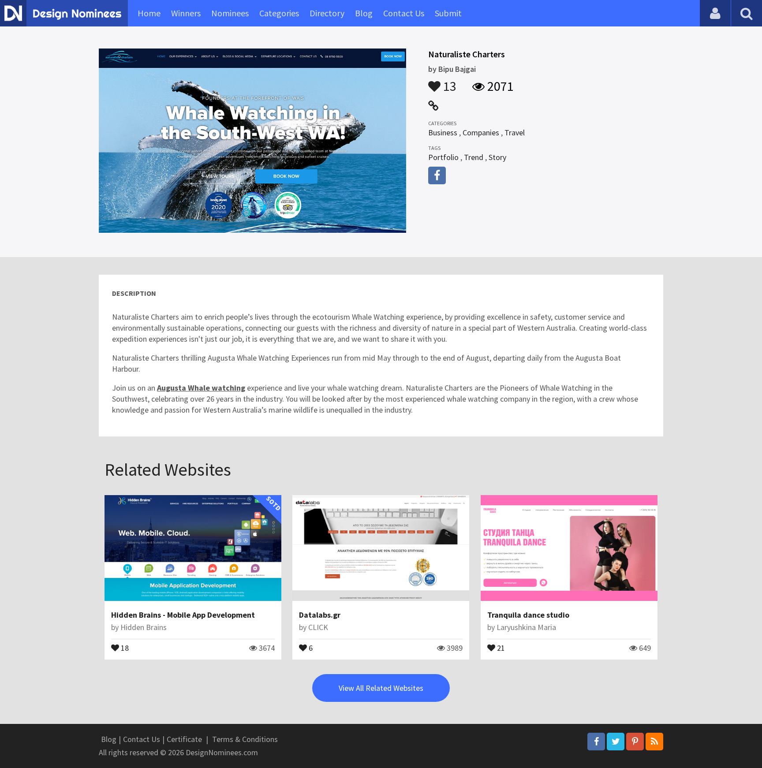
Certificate (184, 739)
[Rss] (654, 741)
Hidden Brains (143, 627)
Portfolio (443, 157)
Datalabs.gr (319, 615)
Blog (364, 13)
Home (149, 13)
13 (448, 82)
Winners (186, 13)
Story (497, 157)
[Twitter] (615, 741)
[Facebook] (596, 741)
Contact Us (403, 13)
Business (442, 132)
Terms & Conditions (245, 739)
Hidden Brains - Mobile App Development (183, 615)
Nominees (230, 13)
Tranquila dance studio (528, 615)
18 (124, 647)
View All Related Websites (381, 688)
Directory (327, 13)
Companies (481, 132)
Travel (514, 132)
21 (500, 647)
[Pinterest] (635, 741)
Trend (473, 157)
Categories (279, 13)
